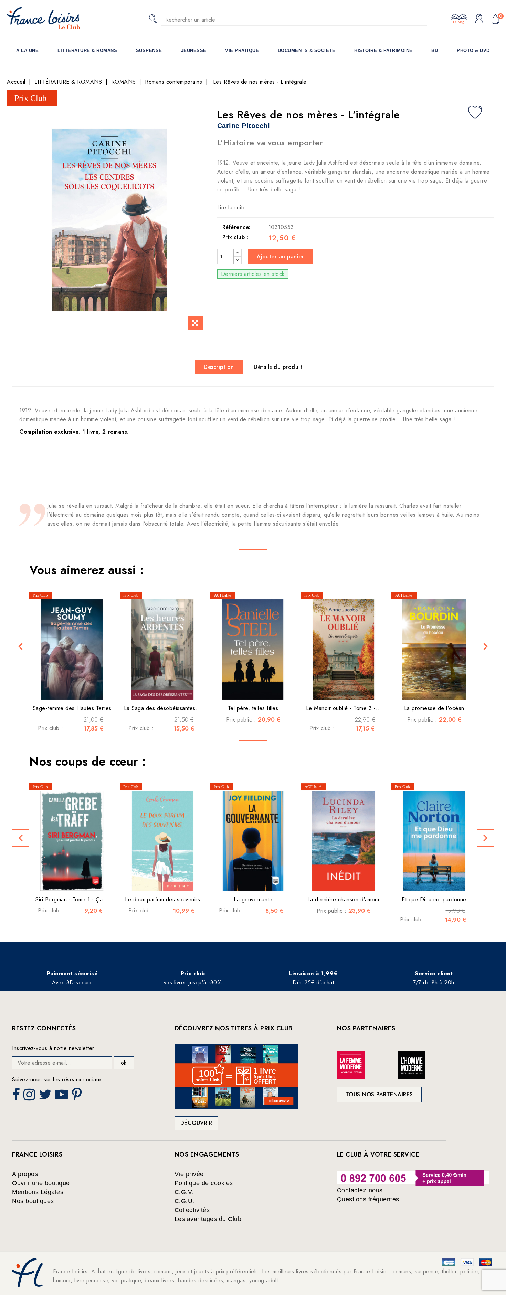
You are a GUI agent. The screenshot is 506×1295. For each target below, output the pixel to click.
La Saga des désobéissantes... (162, 708)
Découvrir (196, 1123)
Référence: (236, 227)
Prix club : (235, 237)
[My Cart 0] (495, 19)
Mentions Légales (37, 1192)
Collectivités (192, 1209)
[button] (20, 646)
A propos (25, 1174)
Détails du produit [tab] (278, 367)
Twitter (46, 1097)
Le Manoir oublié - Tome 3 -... (343, 708)
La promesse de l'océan (434, 708)
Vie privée (189, 1174)
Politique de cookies (204, 1183)
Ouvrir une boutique (41, 1183)
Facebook (17, 1097)
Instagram (30, 1097)
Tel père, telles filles (253, 708)
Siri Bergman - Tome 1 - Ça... (71, 899)
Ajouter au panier (280, 256)
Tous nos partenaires (379, 1094)
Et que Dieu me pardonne (434, 899)
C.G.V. (184, 1192)
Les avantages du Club (208, 1218)
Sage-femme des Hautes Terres (72, 708)
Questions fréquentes (368, 1199)
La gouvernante (253, 899)
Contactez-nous (360, 1190)
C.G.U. (184, 1201)
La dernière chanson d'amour (343, 899)
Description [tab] (219, 367)
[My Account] (479, 19)
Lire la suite (231, 207)
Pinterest (78, 1097)
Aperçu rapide (63, 689)
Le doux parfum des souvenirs (162, 899)
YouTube (62, 1097)
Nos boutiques (33, 1201)
